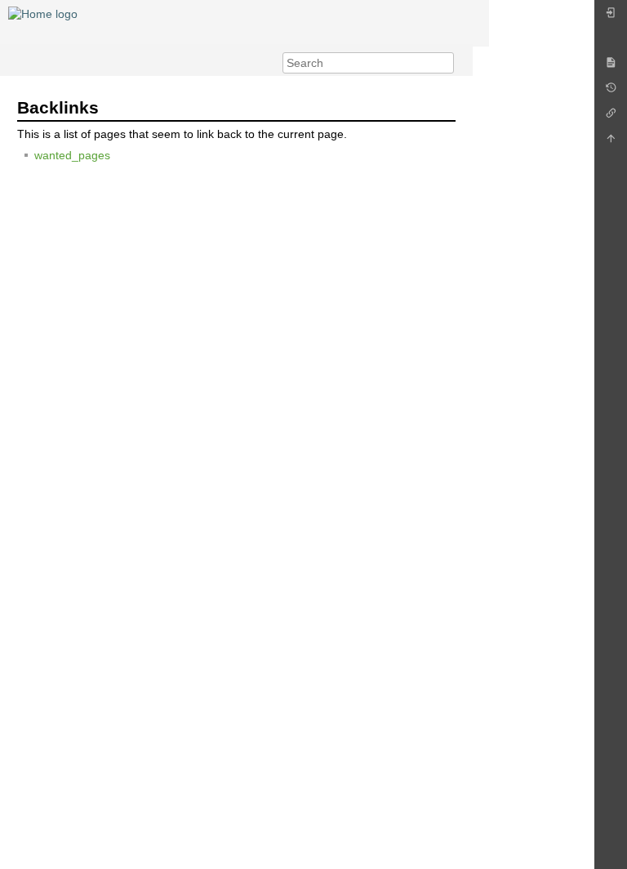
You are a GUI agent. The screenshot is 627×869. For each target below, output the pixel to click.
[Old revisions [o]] (610, 92)
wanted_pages (72, 155)
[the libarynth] (43, 13)
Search (445, 63)
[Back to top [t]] (610, 142)
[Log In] (610, 16)
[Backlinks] (610, 117)
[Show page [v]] (610, 66)
